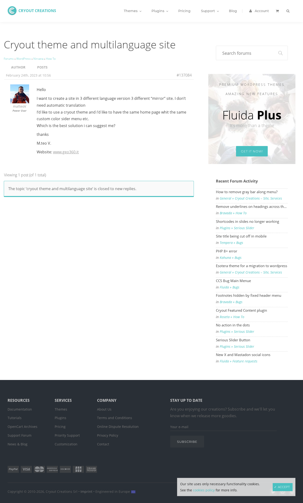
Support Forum (19, 435)
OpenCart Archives (22, 426)
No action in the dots (233, 325)
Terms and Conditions (114, 418)
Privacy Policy (107, 435)
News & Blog (17, 444)
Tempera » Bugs (231, 243)
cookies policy (204, 490)
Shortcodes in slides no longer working (247, 221)
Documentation (20, 409)
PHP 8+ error (226, 251)
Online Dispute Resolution (118, 426)
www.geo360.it (66, 152)
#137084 (184, 75)
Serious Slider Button (233, 340)
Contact (103, 444)
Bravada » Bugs (231, 302)
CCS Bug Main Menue (233, 280)
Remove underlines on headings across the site (252, 206)
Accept (284, 487)
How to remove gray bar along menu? (246, 191)
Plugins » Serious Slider (237, 228)
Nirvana (38, 59)
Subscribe (187, 442)
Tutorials (15, 418)
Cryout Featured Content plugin (241, 310)
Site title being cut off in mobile (241, 236)
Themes (61, 409)
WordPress (23, 59)
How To (51, 59)
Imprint (86, 491)
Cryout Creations (37, 10)
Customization (66, 444)
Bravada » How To (233, 213)
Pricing (60, 426)
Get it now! (252, 151)
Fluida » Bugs (229, 287)
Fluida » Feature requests (238, 361)
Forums (9, 59)
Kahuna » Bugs (230, 258)
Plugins (60, 418)
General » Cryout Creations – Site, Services (251, 198)
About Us (104, 409)
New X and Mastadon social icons (243, 354)
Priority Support (67, 435)
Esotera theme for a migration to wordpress (251, 265)
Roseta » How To (232, 317)
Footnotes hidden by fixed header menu (248, 295)
